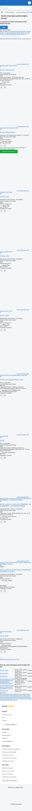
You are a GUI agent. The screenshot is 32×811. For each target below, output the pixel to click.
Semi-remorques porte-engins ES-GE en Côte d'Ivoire (15, 695)
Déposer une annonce (8, 151)
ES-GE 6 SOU (4, 196)
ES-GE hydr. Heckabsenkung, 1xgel (11, 379)
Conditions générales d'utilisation (11, 749)
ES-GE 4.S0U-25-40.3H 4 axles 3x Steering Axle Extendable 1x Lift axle (7, 687)
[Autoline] (2, 12)
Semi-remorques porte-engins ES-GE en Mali (15, 697)
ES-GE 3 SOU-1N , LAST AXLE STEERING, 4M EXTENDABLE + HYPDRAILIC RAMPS (15, 505)
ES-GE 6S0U (4, 636)
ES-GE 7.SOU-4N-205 (7, 70)
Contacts (4, 720)
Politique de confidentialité (9, 752)
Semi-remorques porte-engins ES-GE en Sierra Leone (15, 694)
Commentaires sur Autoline (9, 758)
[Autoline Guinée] (11, 3)
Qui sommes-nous (7, 714)
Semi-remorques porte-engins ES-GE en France (16, 699)
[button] (29, 3)
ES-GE (2, 440)
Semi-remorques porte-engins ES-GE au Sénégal (14, 697)
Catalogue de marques (8, 761)
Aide (3, 717)
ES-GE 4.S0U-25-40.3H (7, 132)
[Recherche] (29, 8)
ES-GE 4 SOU (4, 315)
